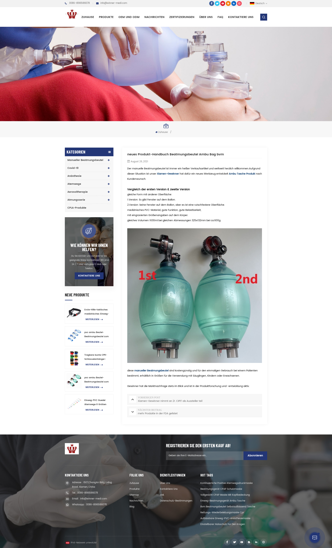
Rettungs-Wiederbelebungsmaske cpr (222, 512)
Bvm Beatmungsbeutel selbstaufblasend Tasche (227, 507)
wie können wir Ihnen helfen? (89, 247)
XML (162, 495)
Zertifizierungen (181, 17)
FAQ (220, 17)
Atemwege (74, 184)
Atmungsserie (76, 200)
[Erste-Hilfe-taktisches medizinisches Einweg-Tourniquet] (74, 313)
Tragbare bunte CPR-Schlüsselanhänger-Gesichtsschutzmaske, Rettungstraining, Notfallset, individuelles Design (96, 357)
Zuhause (87, 17)
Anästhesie (74, 176)
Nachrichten (154, 17)
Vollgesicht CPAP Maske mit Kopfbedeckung (225, 495)
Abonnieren (255, 455)
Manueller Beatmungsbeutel (85, 160)
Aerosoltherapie (77, 192)
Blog (132, 507)
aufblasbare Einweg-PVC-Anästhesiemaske (225, 518)
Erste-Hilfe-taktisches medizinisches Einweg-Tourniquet (96, 312)
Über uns (206, 17)
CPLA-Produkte (76, 208)
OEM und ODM (129, 17)
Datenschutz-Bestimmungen (176, 501)
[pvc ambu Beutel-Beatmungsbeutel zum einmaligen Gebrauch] (74, 335)
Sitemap (134, 495)
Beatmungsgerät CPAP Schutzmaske (221, 489)
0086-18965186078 (79, 3)
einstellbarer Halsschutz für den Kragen (222, 524)
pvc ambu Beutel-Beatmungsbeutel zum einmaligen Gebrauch (96, 335)
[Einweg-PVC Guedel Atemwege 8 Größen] (74, 403)
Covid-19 (73, 168)
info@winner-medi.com (113, 3)
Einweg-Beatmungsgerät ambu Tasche (222, 501)
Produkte (106, 17)
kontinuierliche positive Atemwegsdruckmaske (226, 483)
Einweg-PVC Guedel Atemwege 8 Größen (95, 402)
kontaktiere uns (240, 17)
